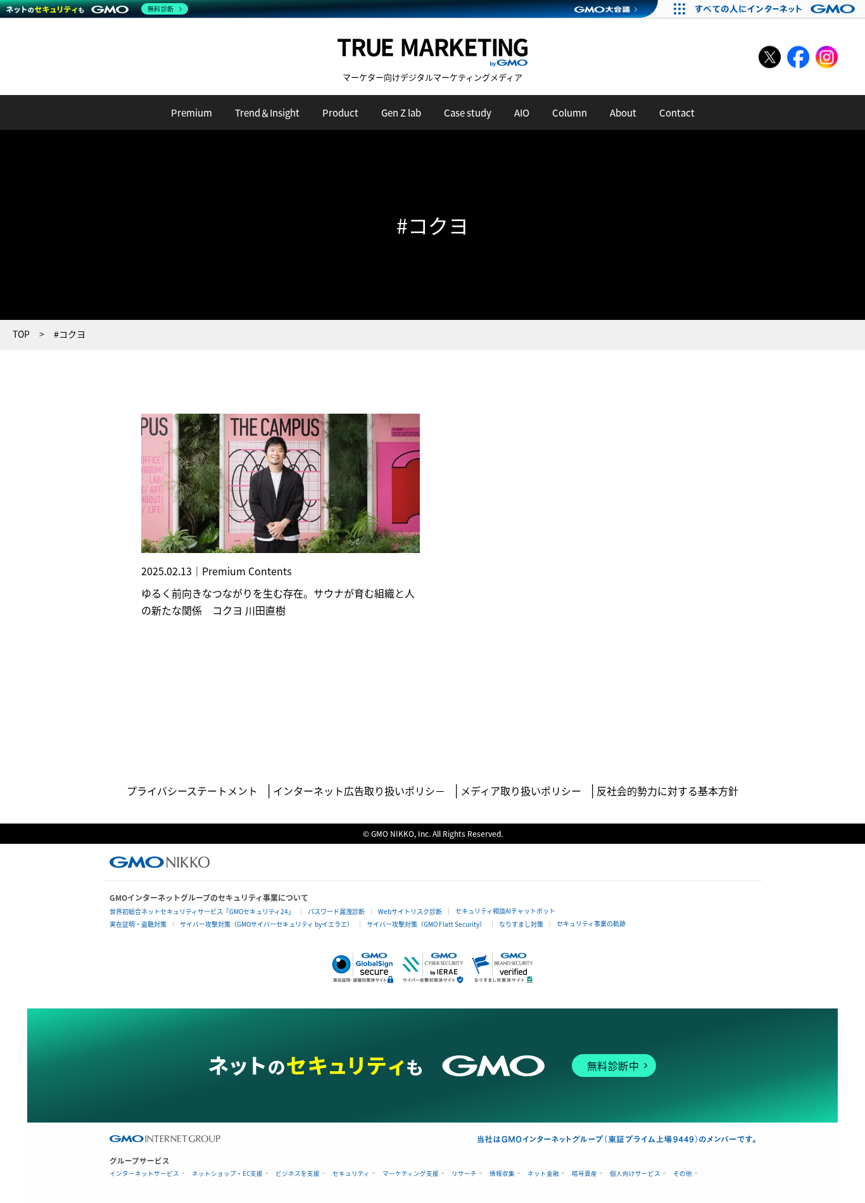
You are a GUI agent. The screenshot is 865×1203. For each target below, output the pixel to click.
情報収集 (502, 1173)
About (623, 112)
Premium (191, 112)
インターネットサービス (144, 1173)
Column (569, 112)
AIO (521, 112)
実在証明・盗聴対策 (138, 924)
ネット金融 (543, 1173)
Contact (677, 112)
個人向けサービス (635, 1173)
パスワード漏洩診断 (336, 911)
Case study (467, 112)
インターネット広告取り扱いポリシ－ (359, 790)
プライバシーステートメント (192, 790)
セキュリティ (351, 1173)
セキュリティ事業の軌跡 (591, 923)
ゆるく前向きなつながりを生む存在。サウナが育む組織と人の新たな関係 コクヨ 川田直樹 (278, 601)
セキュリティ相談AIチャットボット (505, 910)
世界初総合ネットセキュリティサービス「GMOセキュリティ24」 (202, 911)
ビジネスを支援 (297, 1173)
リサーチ (464, 1173)
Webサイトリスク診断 (410, 911)
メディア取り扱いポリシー (520, 790)
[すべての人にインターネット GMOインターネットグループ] (776, 9)
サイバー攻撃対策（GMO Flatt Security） (426, 924)
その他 (682, 1173)
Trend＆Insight (267, 112)
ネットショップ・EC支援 (227, 1173)
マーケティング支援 (410, 1173)
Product (340, 112)
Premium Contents (246, 570)
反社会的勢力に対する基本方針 (667, 790)
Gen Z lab (401, 112)
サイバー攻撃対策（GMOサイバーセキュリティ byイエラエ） (266, 924)
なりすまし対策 (521, 924)
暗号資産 (584, 1173)
